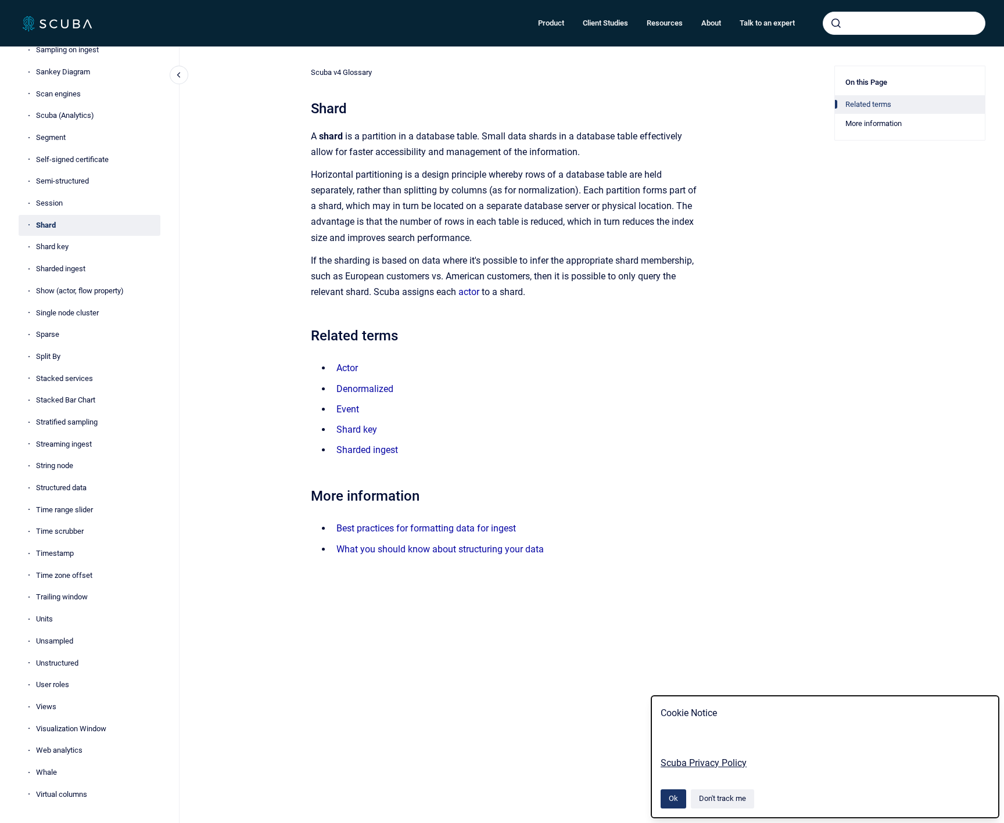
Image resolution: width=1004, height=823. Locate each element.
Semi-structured (62, 181)
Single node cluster (67, 312)
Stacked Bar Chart (65, 400)
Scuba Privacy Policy (704, 762)
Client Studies (605, 23)
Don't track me (722, 798)
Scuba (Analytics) (65, 115)
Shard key (52, 246)
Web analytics (59, 750)
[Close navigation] (179, 75)
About (711, 23)
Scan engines (58, 93)
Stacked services (64, 378)
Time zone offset (64, 575)
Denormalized (364, 388)
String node (54, 465)
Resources (665, 23)
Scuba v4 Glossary (341, 72)
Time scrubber (60, 531)
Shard (46, 225)
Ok (673, 798)
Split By (48, 356)
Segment (51, 137)
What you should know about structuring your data (440, 549)
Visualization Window (71, 728)
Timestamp (55, 553)
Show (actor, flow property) (80, 290)
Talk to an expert (767, 23)
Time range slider (64, 509)
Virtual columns (61, 794)
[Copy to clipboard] (305, 334)
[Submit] (836, 23)
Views (46, 706)
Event (347, 409)
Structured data (61, 487)
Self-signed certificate (72, 159)
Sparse (47, 334)
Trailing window (62, 596)
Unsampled (54, 641)
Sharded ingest (60, 268)
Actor (347, 367)
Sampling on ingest (67, 49)
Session (49, 203)
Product (551, 23)
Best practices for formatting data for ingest (426, 528)
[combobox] (904, 23)
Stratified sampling (67, 422)
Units (44, 618)
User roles (52, 684)
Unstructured (57, 663)
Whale (46, 772)
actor (468, 291)
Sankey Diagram (63, 71)
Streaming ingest (64, 444)
